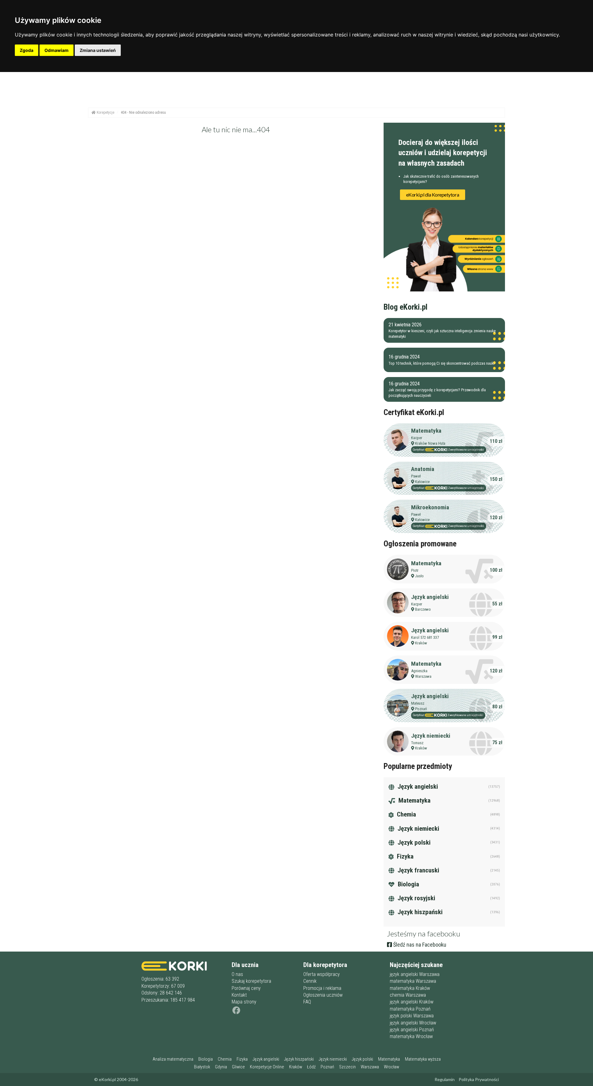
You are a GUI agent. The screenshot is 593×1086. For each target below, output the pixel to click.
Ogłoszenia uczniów (323, 995)
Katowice (422, 481)
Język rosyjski (415, 898)
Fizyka (404, 856)
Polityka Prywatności (479, 1079)
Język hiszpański (419, 912)
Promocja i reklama (322, 988)
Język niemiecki (430, 735)
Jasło (419, 576)
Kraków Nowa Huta (430, 443)
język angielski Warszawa (414, 974)
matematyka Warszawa (413, 981)
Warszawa (423, 676)
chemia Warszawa (408, 995)
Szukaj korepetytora (251, 981)
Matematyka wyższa (423, 1059)
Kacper (416, 437)
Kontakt (239, 995)
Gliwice (238, 1067)
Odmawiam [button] (56, 50)
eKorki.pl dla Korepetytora (432, 194)
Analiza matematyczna (173, 1059)
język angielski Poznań (412, 1030)
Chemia (405, 814)
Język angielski (430, 596)
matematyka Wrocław (411, 1036)
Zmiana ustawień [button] (98, 50)
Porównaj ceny (246, 988)
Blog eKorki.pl (405, 307)
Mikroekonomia (430, 507)
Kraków (421, 643)
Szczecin (347, 1067)
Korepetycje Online (267, 1067)
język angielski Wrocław (413, 1023)
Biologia (407, 884)
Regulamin (445, 1079)
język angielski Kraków (411, 1002)
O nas (237, 974)
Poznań (421, 708)
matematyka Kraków (410, 988)
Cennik (310, 981)
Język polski (413, 842)
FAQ (307, 1002)
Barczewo (423, 609)
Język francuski (417, 870)
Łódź (311, 1067)
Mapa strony (244, 1002)
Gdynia (221, 1067)
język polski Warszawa (412, 1016)
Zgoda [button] (26, 50)
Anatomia (422, 469)
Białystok (202, 1067)
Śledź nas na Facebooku (419, 944)
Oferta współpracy (321, 974)
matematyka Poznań (410, 1009)
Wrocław (391, 1067)
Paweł (416, 476)
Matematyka (426, 430)
